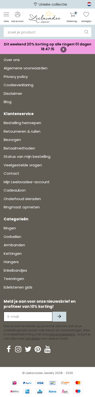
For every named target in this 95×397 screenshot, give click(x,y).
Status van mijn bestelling (27, 156)
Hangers (11, 261)
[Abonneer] (59, 317)
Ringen (10, 228)
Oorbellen (12, 236)
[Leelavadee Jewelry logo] (45, 16)
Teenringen (14, 278)
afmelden (33, 338)
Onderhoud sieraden (22, 198)
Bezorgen (12, 139)
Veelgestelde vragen (23, 165)
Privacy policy (16, 76)
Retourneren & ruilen (22, 131)
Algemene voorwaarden (26, 68)
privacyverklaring (62, 334)
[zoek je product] (86, 32)
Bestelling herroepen (22, 122)
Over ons (12, 59)
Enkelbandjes (15, 270)
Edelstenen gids (18, 287)
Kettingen (13, 253)
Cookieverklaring (18, 84)
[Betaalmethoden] (15, 383)
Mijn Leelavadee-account (27, 181)
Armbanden (14, 244)
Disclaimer (13, 93)
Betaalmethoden (19, 148)
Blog (7, 101)
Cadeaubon (15, 190)
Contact (11, 173)
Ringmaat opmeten (22, 207)
